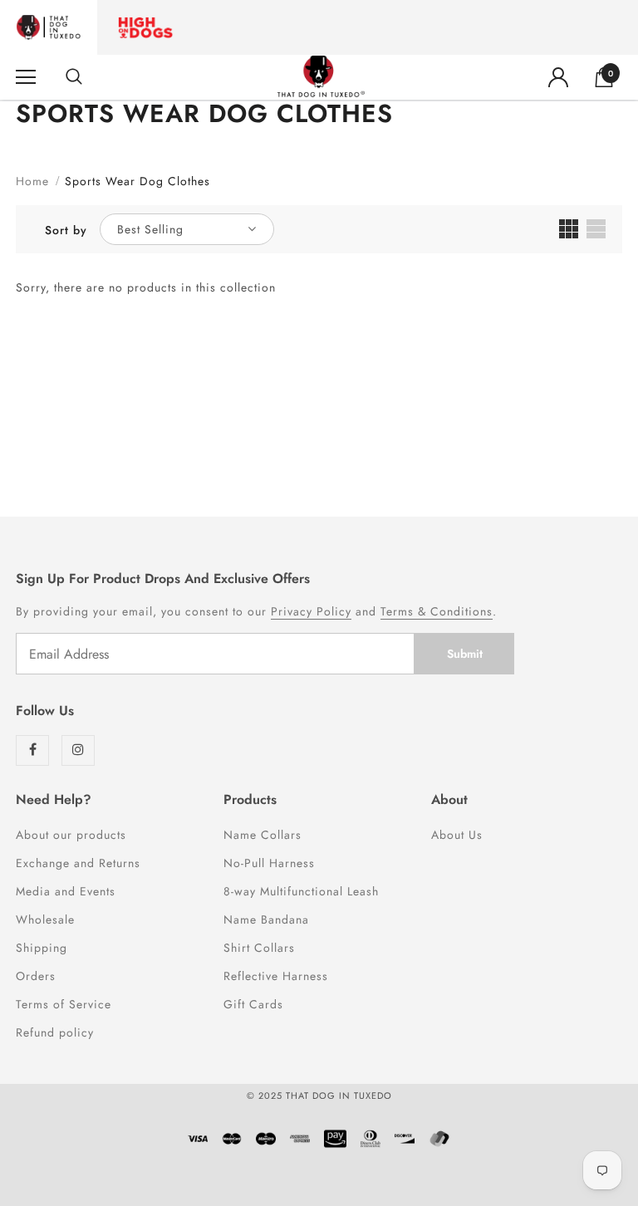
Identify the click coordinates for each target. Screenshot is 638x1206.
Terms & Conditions (436, 611)
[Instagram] (78, 750)
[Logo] (321, 76)
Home (32, 181)
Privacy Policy (311, 611)
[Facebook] (32, 750)
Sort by (66, 230)
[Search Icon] (74, 77)
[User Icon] (558, 77)
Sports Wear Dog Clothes (137, 181)
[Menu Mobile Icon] (26, 77)
